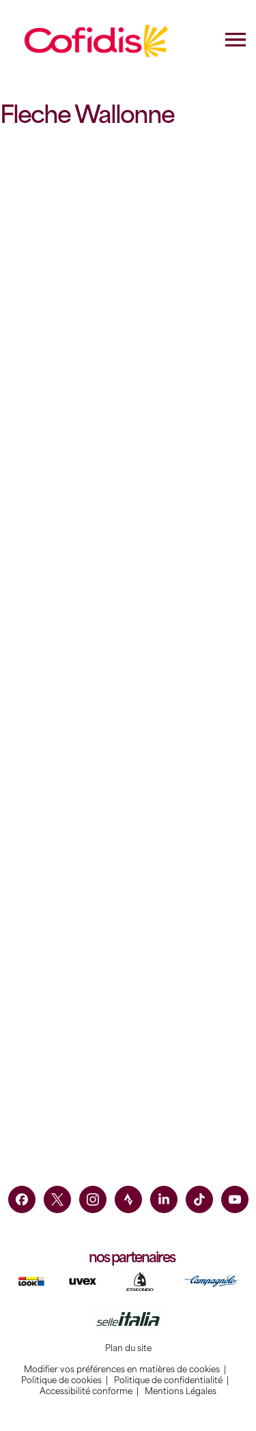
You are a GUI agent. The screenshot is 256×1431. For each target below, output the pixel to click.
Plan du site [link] (128, 1348)
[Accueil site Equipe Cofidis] (96, 41)
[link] (21, 1199)
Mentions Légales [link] (180, 1391)
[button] (65, 330)
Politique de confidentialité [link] (168, 1380)
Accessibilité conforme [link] (86, 1391)
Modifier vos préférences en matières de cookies (122, 1369)
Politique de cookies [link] (61, 1380)
